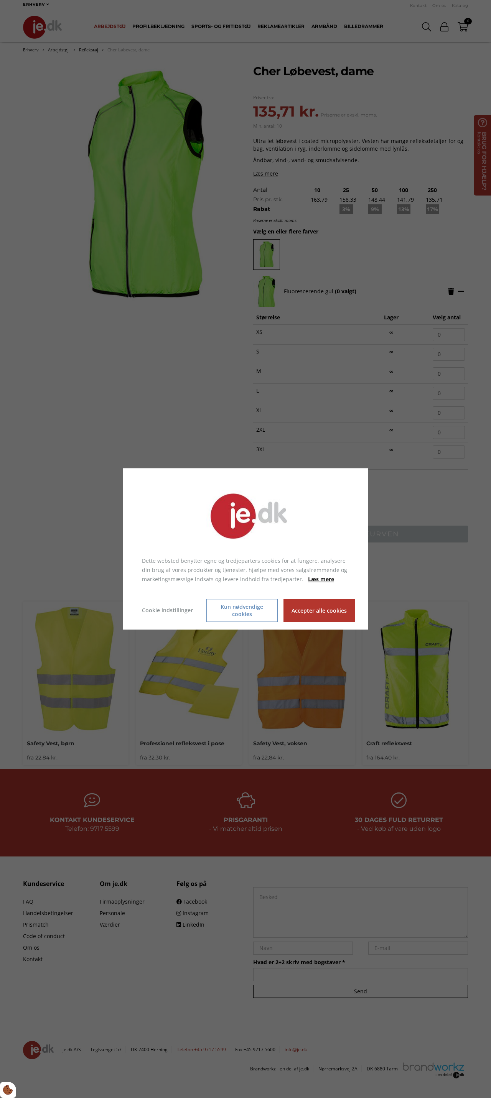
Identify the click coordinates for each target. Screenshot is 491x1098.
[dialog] (245, 549)
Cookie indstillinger (167, 610)
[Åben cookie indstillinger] (8, 1090)
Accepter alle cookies (319, 610)
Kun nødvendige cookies (242, 610)
